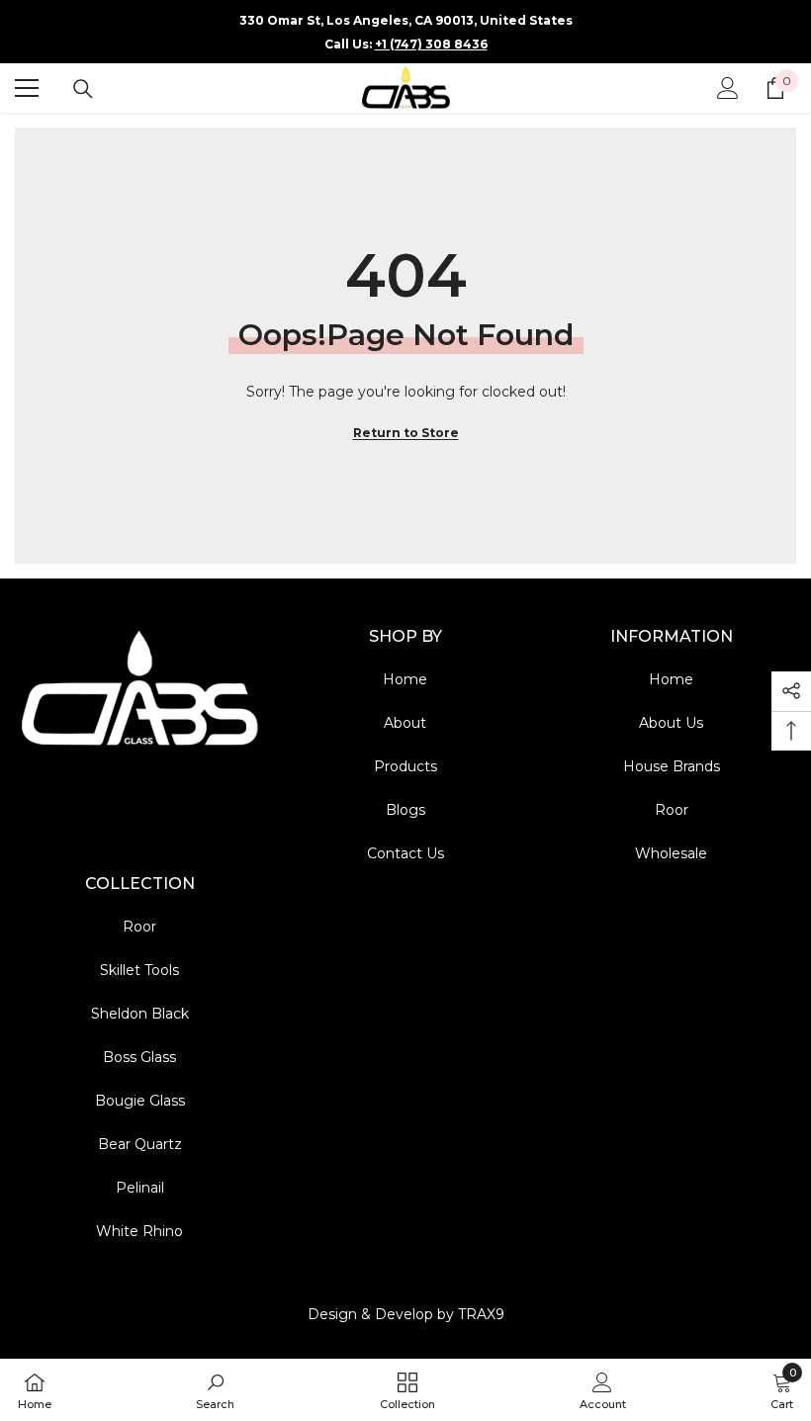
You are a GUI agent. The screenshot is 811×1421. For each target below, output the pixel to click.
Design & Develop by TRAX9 (406, 1314)
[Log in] (728, 88)
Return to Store (406, 432)
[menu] (27, 88)
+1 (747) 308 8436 (431, 44)
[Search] (83, 89)
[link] (215, 1390)
